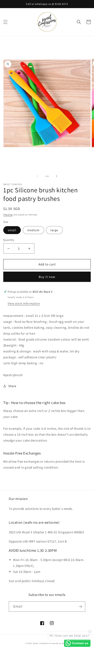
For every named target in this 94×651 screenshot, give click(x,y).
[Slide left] (37, 176)
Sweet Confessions (41, 643)
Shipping (7, 214)
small (12, 230)
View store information (24, 303)
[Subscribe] (80, 606)
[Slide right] (56, 176)
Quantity (8, 240)
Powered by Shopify (59, 643)
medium (33, 230)
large (54, 230)
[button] (5, 22)
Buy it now (47, 277)
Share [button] (12, 386)
